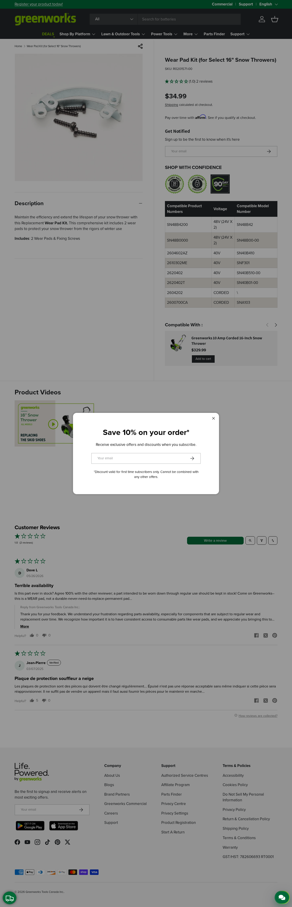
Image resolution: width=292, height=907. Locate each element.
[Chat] (282, 897)
